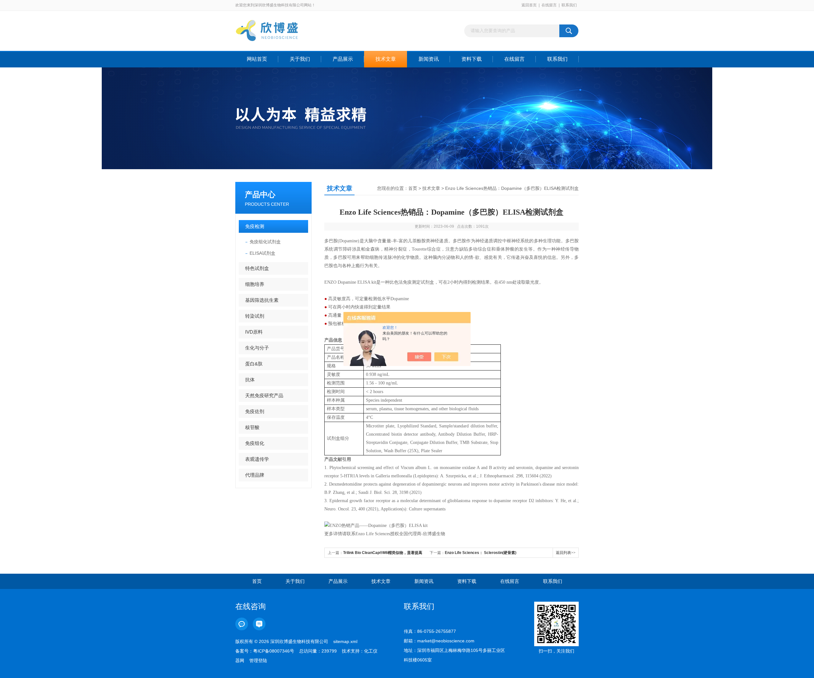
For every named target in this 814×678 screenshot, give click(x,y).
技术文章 (386, 59)
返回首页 (529, 5)
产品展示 (343, 59)
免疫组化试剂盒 (265, 241)
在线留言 (549, 5)
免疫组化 (254, 443)
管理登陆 (258, 660)
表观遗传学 (257, 459)
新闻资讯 (428, 59)
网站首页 (257, 59)
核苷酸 (252, 427)
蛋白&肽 (254, 363)
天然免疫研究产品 (264, 395)
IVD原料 (254, 332)
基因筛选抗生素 (262, 300)
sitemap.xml (345, 641)
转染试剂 (254, 316)
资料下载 (471, 59)
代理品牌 (254, 475)
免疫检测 (254, 226)
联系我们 (569, 5)
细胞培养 (254, 284)
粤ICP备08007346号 (273, 651)
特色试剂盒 (257, 268)
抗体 (250, 379)
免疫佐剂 (254, 411)
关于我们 (300, 59)
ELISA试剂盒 (262, 253)
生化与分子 (257, 347)
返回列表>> (566, 552)
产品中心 (260, 194)
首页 (412, 188)
